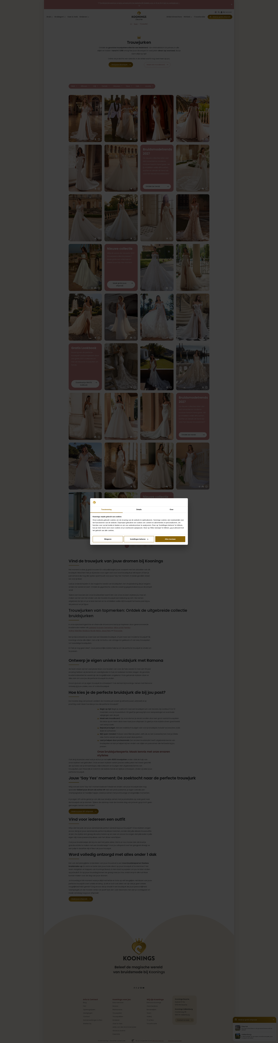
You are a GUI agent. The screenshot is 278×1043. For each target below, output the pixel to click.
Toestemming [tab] (106, 509)
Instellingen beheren (138, 539)
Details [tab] (139, 509)
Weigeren (107, 539)
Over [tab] (171, 509)
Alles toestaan (170, 539)
